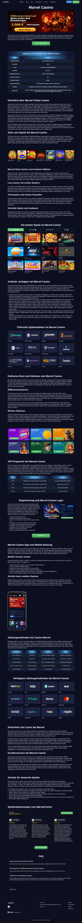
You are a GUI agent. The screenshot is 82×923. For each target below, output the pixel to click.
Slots (65, 229)
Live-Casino (31, 229)
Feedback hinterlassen (67, 813)
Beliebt (14, 229)
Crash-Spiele (48, 229)
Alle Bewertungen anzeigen (41, 847)
